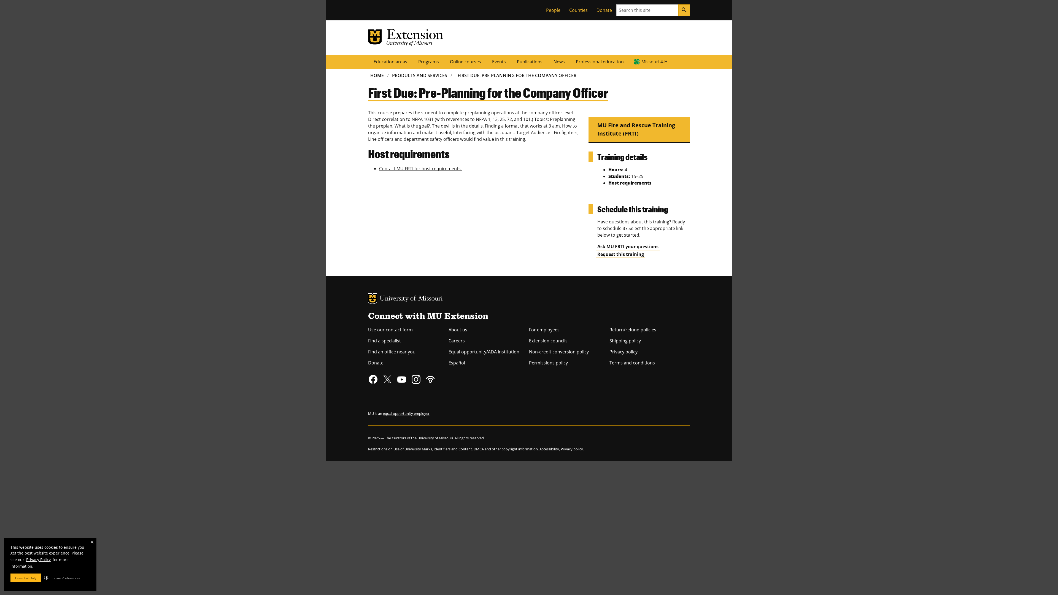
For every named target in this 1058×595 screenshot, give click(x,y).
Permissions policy (548, 363)
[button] (62, 578)
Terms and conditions (632, 363)
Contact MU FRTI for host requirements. (420, 169)
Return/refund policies (632, 330)
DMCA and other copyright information (506, 449)
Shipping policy (625, 341)
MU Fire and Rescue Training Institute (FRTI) (636, 129)
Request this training (620, 254)
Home (377, 75)
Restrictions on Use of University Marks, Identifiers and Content (420, 449)
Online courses (465, 62)
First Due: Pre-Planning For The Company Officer (517, 75)
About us (458, 330)
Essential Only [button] (25, 578)
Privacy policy (623, 352)
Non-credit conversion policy (559, 352)
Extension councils (548, 341)
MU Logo (372, 298)
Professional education (600, 62)
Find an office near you (391, 352)
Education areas (390, 62)
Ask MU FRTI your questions (627, 247)
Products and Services (419, 75)
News (559, 62)
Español (457, 363)
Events (499, 62)
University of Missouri (411, 299)
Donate (604, 10)
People (553, 10)
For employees (544, 330)
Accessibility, (549, 449)
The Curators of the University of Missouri (419, 438)
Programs (428, 62)
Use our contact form (390, 330)
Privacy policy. (572, 449)
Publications (530, 62)
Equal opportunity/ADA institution (484, 352)
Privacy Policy (38, 559)
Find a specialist (384, 341)
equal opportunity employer (406, 413)
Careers (457, 341)
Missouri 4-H (654, 62)
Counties (578, 10)
